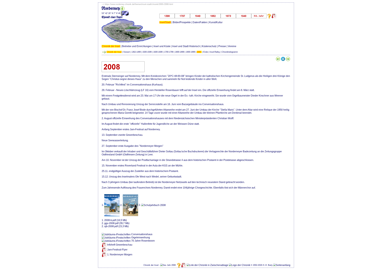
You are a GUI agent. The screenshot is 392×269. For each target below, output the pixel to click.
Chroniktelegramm (230, 52)
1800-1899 (179, 52)
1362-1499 (136, 52)
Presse (222, 46)
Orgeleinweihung (140, 237)
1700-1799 (168, 52)
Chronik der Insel (111, 46)
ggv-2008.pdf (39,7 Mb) (116, 223)
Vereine (232, 46)
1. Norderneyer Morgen (119, 254)
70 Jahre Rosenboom (143, 240)
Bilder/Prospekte (182, 22)
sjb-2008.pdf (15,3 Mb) (116, 226)
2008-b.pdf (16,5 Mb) (115, 220)
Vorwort (126, 52)
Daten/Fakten (200, 22)
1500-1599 (147, 52)
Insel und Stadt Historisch (186, 46)
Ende (205, 52)
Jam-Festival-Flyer (117, 249)
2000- (199, 52)
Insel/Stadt (165, 22)
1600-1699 (157, 52)
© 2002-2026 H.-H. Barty (262, 265)
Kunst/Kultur (215, 22)
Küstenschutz (209, 46)
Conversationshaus (141, 234)
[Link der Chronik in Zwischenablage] (207, 265)
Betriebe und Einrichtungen (137, 46)
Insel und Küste (162, 46)
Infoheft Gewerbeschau (119, 244)
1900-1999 (190, 52)
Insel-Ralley (215, 52)
